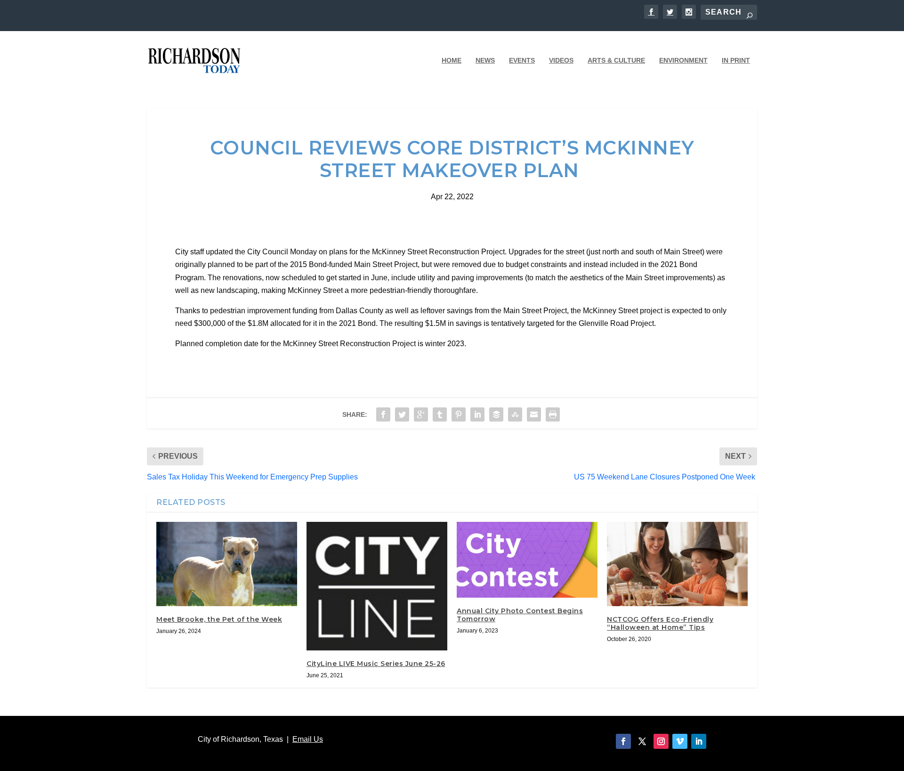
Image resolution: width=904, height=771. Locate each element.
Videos (561, 60)
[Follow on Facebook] (623, 741)
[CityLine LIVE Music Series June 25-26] (377, 586)
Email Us (307, 739)
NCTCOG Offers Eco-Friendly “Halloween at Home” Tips (660, 623)
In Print (736, 60)
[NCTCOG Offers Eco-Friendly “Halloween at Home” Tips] (677, 564)
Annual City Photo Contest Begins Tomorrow (520, 615)
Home (451, 60)
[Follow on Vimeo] (679, 741)
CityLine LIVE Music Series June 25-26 (376, 663)
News (485, 60)
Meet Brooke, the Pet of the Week (219, 619)
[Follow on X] (642, 741)
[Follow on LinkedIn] (698, 741)
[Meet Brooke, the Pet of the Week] (226, 564)
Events (522, 60)
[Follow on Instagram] (661, 741)
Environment (683, 60)
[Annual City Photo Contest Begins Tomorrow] (527, 560)
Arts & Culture (616, 60)
